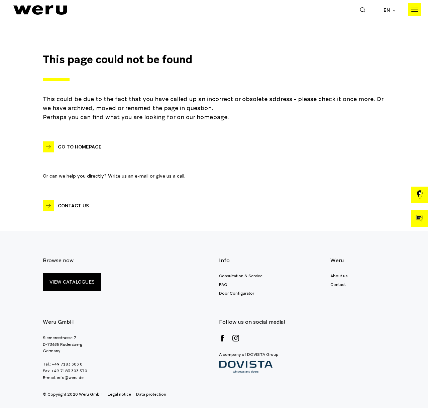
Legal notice (119, 394)
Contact (338, 284)
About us (338, 276)
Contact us (73, 206)
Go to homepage (80, 147)
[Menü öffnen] (414, 9)
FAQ (223, 284)
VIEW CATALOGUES (72, 282)
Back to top (408, 388)
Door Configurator (236, 293)
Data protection (151, 394)
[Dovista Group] (249, 367)
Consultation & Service (240, 276)
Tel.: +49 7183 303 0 (63, 364)
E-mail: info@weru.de (63, 377)
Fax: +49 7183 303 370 (65, 371)
